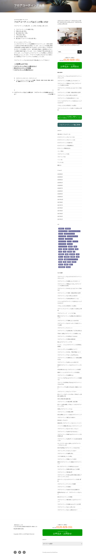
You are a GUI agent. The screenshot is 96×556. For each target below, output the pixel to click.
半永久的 (71, 249)
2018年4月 (60, 191)
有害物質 (67, 256)
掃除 (67, 254)
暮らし (60, 256)
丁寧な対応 (38, 80)
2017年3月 (60, 213)
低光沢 (70, 246)
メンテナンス (62, 244)
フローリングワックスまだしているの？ (67, 450)
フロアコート (69, 238)
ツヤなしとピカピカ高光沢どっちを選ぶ (67, 105)
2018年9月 (60, 185)
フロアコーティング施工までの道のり (66, 417)
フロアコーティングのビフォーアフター (67, 391)
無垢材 (60, 259)
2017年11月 (60, 199)
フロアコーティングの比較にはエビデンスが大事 (69, 504)
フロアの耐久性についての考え (65, 456)
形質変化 (61, 254)
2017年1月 (60, 219)
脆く (71, 264)
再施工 (65, 249)
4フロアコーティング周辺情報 (65, 145)
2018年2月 (60, 196)
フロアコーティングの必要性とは (65, 375)
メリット (75, 241)
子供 (65, 251)
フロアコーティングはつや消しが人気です (67, 95)
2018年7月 (60, 188)
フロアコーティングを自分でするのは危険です (69, 489)
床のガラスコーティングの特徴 (22, 68)
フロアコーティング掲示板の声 (65, 472)
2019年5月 (60, 177)
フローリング (61, 156)
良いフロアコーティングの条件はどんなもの (68, 466)
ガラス (60, 233)
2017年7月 (60, 205)
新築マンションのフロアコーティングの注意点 (69, 372)
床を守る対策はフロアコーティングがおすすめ (69, 447)
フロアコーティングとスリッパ (65, 327)
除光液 (68, 267)
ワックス (60, 162)
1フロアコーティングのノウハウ (22, 78)
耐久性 (32, 81)
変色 (77, 249)
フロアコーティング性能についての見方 (67, 459)
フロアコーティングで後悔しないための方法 (68, 320)
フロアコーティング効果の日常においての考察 (69, 469)
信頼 (75, 246)
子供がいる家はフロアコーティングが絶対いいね (69, 333)
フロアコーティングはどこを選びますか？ (25, 66)
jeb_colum (25, 19)
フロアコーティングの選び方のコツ (23, 70)
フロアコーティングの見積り (64, 486)
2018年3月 (60, 193)
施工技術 (72, 254)
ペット (59, 159)
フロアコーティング (32, 78)
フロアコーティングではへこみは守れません (68, 355)
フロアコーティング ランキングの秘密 (67, 484)
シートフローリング (72, 236)
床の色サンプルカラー (63, 420)
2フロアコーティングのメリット (65, 139)
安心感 (45, 80)
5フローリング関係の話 (63, 148)
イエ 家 (60, 151)
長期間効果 (61, 267)
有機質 (72, 256)
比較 (78, 256)
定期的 (49, 80)
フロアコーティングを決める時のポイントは (68, 98)
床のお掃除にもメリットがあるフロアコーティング (70, 414)
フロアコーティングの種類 (30, 80)
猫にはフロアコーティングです (65, 342)
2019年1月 (60, 182)
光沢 (60, 249)
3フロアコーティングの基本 (64, 142)
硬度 (60, 262)
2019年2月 (60, 179)
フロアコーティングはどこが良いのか (66, 507)
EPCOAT (68, 228)
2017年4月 (60, 210)
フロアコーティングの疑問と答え (65, 453)
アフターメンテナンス (20, 80)
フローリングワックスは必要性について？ (67, 349)
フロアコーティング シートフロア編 (66, 313)
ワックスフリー (62, 246)
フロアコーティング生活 (29, 5)
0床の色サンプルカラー (63, 134)
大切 (60, 251)
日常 (78, 254)
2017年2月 (60, 216)
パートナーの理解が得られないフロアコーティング (70, 426)
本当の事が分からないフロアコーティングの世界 (69, 369)
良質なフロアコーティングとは (65, 409)
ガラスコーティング (69, 233)
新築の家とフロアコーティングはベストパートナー (70, 423)
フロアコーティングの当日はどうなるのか (67, 336)
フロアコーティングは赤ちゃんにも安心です (68, 362)
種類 (29, 81)
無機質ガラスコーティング (23, 81)
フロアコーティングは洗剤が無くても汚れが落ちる (70, 330)
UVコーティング (63, 231)
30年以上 (61, 228)
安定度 (42, 80)
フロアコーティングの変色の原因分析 (66, 339)
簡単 (69, 262)
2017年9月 (60, 202)
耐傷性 (66, 264)
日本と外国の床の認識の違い (64, 398)
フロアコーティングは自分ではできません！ (68, 431)
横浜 (59, 165)
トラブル (61, 238)
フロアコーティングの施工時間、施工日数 (67, 401)
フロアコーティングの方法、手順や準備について (69, 352)
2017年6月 (60, 208)
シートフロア (62, 236)
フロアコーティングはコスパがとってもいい (68, 428)
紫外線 (74, 262)
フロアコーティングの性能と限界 (65, 411)
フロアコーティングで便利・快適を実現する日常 (69, 92)
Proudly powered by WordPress (50, 552)
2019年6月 (60, 174)
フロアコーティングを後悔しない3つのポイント (69, 80)
